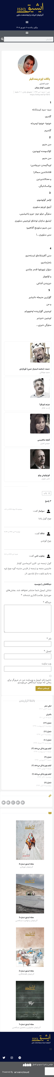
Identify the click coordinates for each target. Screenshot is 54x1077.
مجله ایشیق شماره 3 (26, 917)
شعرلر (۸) (47, 782)
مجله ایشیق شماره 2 (26, 971)
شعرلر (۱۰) (47, 740)
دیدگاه (47, 602)
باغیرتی (48, 714)
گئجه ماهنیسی (43, 440)
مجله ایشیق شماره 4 (26, 864)
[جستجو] (2, 39)
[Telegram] (19, 1057)
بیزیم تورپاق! (44, 404)
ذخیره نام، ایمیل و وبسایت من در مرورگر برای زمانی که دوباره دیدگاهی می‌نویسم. (29, 681)
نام (49, 638)
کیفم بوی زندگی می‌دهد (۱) (41, 774)
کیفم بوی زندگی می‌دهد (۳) (41, 748)
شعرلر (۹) (47, 757)
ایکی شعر (47, 706)
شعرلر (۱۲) (47, 723)
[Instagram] (11, 1057)
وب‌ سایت (46, 663)
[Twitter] (4, 1057)
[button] (27, 22)
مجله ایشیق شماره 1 (26, 1024)
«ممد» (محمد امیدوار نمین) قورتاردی (34, 369)
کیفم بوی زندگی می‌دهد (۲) (41, 765)
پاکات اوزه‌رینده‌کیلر (39, 79)
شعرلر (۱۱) (47, 731)
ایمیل (47, 651)
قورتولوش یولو (44, 475)
